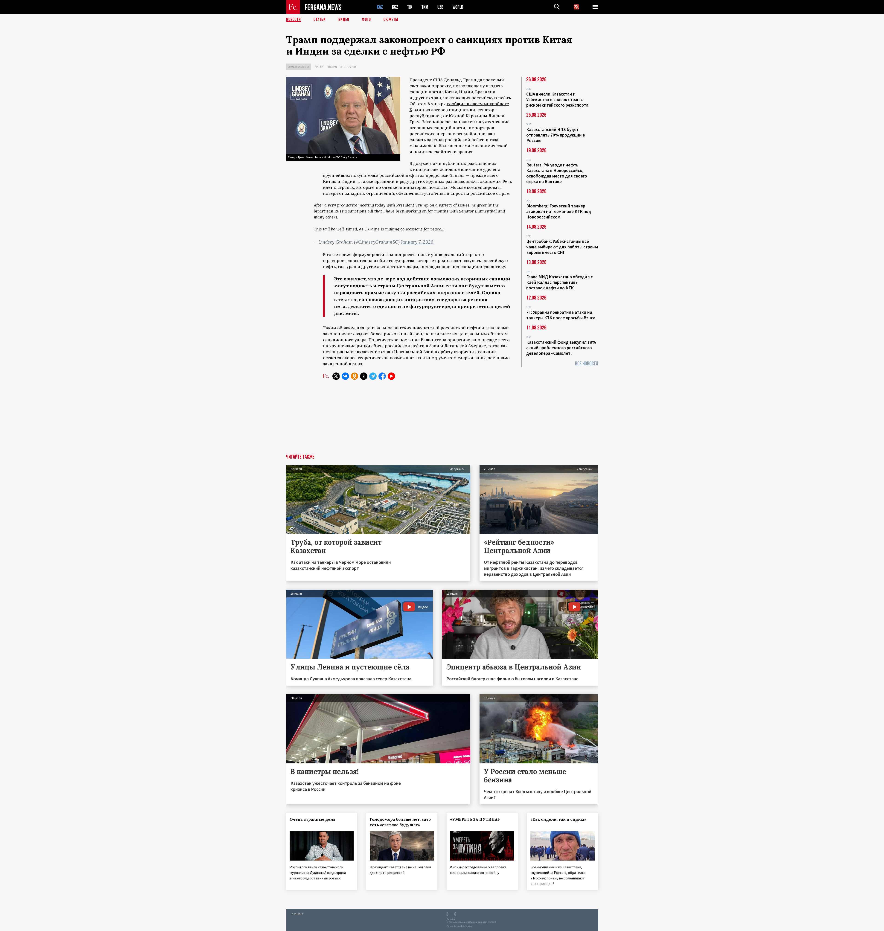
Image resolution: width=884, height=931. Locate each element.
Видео (343, 19)
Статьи (320, 19)
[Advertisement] (442, 419)
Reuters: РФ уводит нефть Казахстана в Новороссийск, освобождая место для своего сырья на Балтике (556, 173)
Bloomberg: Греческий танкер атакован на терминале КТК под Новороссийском (558, 211)
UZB (440, 7)
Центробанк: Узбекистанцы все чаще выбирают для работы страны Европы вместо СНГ (562, 247)
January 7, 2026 (417, 242)
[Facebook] (382, 376)
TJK (409, 7)
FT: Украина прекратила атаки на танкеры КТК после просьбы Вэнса (560, 314)
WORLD (458, 7)
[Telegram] (373, 376)
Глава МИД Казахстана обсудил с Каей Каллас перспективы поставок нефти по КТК (559, 282)
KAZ (380, 7)
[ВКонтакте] (345, 376)
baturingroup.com (477, 922)
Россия (332, 67)
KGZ (395, 7)
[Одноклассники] (354, 376)
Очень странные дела (312, 819)
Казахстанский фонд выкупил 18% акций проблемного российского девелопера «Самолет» (561, 347)
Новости (293, 19)
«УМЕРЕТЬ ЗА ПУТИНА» (475, 819)
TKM (425, 7)
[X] (336, 376)
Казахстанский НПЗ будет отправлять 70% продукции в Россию (555, 135)
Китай (319, 67)
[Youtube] (391, 376)
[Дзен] (363, 376)
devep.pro (466, 926)
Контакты (298, 913)
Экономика (348, 67)
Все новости (586, 363)
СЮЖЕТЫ (391, 19)
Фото (366, 19)
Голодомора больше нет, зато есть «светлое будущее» (400, 822)
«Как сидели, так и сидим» (558, 819)
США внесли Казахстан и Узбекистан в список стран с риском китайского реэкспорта (557, 99)
